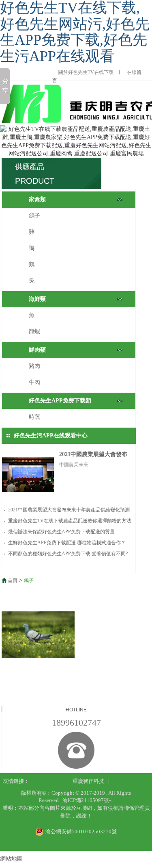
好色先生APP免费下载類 (60, 401)
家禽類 (37, 199)
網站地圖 (11, 859)
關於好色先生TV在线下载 (85, 72)
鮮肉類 (37, 350)
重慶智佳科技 (88, 781)
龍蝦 (34, 331)
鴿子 (34, 216)
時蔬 (34, 417)
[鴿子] (38, 634)
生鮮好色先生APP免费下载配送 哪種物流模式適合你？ (67, 543)
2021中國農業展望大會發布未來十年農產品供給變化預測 (69, 510)
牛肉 (34, 382)
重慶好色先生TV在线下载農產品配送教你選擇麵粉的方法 (69, 521)
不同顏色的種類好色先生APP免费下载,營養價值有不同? (68, 553)
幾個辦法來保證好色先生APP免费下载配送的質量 (61, 532)
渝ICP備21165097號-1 (87, 800)
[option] (76, 141)
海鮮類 (37, 299)
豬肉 (34, 366)
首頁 (12, 580)
